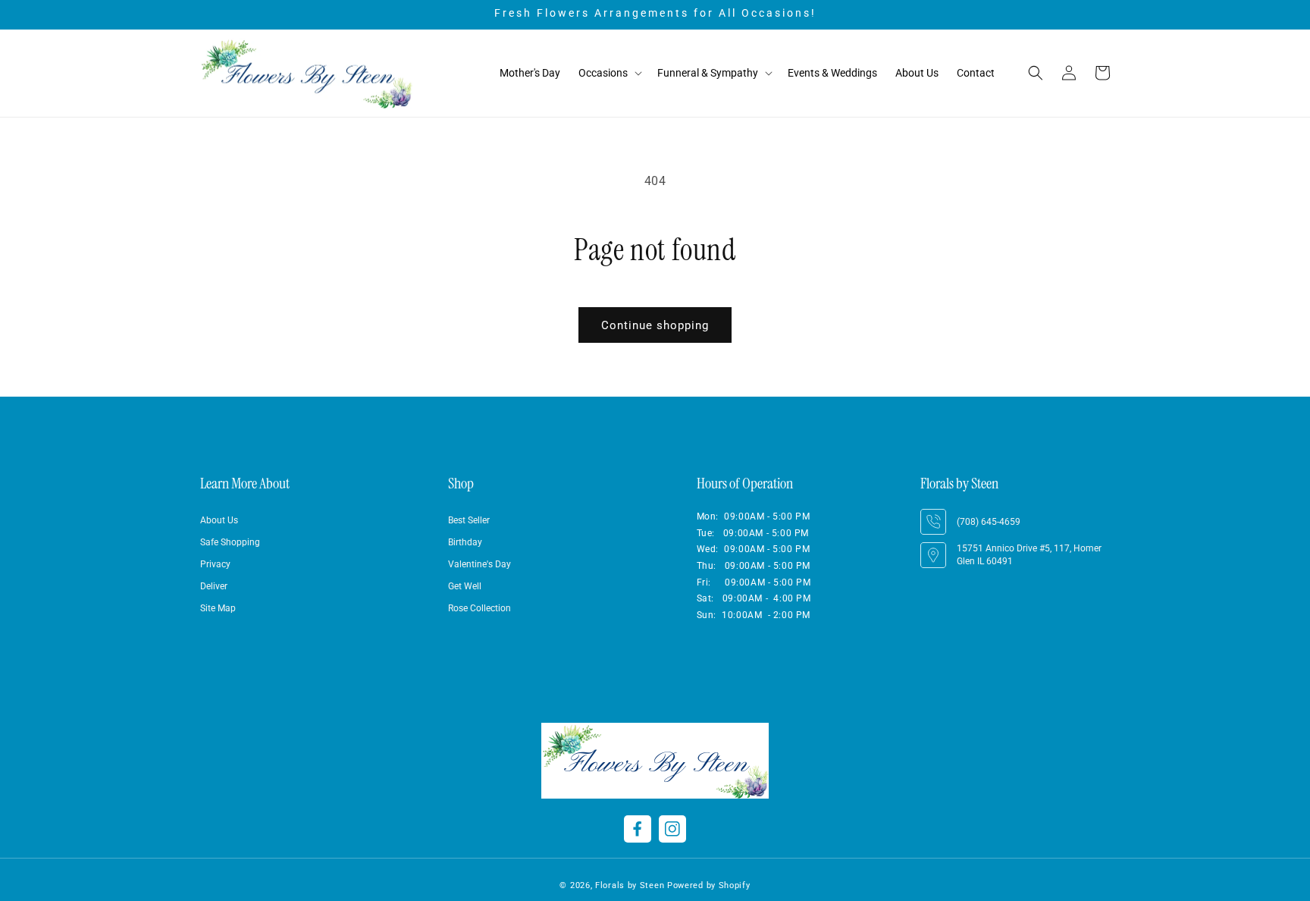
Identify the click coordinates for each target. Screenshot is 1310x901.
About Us (219, 520)
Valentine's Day (479, 564)
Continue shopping (655, 325)
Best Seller (469, 520)
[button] (608, 73)
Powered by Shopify (709, 885)
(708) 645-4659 (988, 521)
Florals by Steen (629, 885)
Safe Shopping (230, 542)
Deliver (213, 586)
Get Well (464, 586)
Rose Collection (479, 608)
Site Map (218, 608)
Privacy (215, 564)
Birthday (465, 542)
